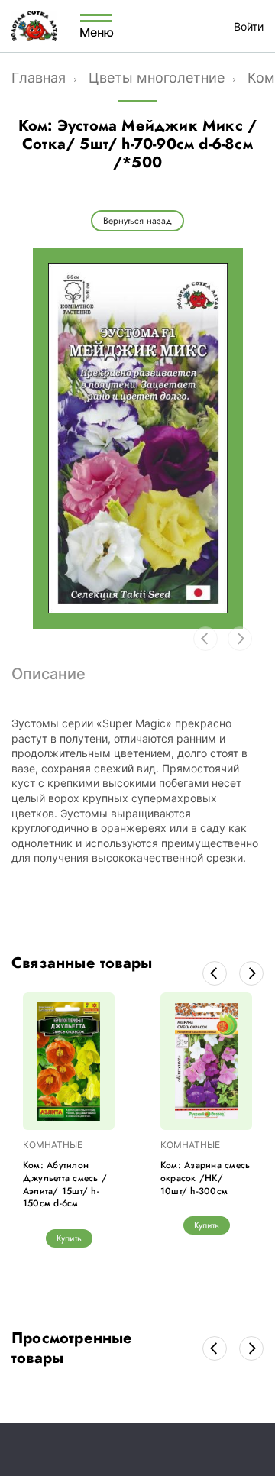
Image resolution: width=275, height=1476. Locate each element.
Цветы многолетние (157, 78)
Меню (96, 31)
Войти (249, 26)
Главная (38, 78)
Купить (69, 1238)
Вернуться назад (137, 221)
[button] (214, 973)
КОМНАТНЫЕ (52, 1145)
